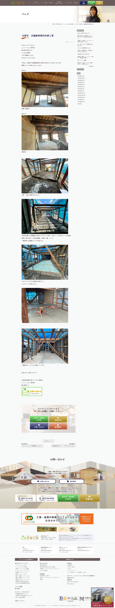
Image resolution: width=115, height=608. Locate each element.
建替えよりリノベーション (23, 579)
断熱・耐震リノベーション (23, 576)
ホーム (29, 2)
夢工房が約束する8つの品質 (47, 567)
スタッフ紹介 (71, 567)
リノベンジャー (72, 570)
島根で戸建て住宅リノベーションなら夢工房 (48, 605)
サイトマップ (70, 584)
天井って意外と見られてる (84, 33)
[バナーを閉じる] (112, 589)
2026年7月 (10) (81, 78)
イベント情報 (44, 2)
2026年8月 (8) (81, 76)
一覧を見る (90, 66)
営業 (41, 579)
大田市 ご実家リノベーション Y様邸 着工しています (85, 41)
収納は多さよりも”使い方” (84, 54)
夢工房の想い (43, 565)
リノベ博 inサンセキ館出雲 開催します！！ (85, 45)
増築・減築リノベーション (23, 578)
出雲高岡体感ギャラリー (22, 594)
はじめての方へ (68, 2)
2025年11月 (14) (81, 95)
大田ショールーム (19, 601)
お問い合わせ (70, 578)
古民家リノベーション (21, 572)
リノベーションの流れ (21, 567)
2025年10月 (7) (81, 97)
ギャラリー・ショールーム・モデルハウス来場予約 (80, 576)
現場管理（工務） (45, 576)
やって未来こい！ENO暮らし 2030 (77, 572)
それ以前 (80, 103)
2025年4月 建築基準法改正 (23, 583)
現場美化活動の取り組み (22, 581)
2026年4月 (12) (81, 84)
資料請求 (69, 580)
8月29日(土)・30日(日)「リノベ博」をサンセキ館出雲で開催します (85, 37)
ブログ (69, 569)
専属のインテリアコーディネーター (49, 569)
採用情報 (42, 574)
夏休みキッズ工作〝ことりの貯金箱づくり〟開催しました (85, 63)
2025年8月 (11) (81, 101)
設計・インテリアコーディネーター (49, 577)
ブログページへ (48, 441)
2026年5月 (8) (81, 82)
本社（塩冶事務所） (21, 597)
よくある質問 (43, 570)
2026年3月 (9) (81, 86)
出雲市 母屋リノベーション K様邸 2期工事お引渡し (85, 57)
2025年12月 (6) (81, 93)
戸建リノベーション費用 (22, 569)
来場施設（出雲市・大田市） (59, 2)
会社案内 (70, 565)
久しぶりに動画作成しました (84, 48)
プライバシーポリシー (73, 582)
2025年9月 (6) (81, 99)
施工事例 (51, 2)
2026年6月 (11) (81, 80)
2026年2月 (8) (81, 88)
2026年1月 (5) (81, 91)
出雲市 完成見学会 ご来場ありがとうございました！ (85, 51)
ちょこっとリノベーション (23, 570)
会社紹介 (76, 2)
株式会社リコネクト (76, 605)
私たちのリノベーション (35, 2)
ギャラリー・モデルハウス (22, 592)
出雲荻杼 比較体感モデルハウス (24, 595)
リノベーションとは (21, 565)
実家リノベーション (21, 574)
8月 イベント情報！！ (83, 60)
